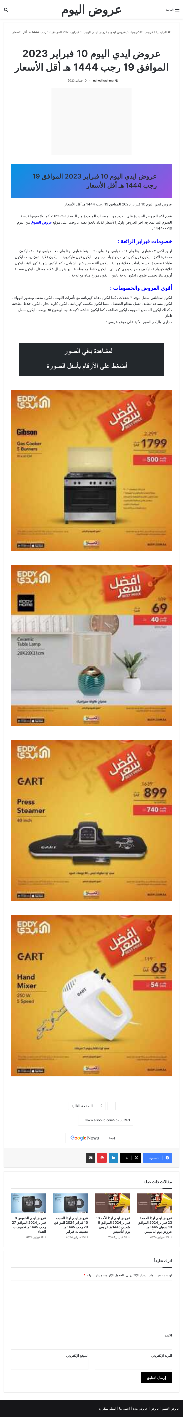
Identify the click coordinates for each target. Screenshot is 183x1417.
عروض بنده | (140, 1408)
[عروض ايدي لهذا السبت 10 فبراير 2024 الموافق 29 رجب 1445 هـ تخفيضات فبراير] (70, 1203)
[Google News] (85, 1138)
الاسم (168, 1335)
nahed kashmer (104, 80)
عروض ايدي (118, 32)
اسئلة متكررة (108, 1408)
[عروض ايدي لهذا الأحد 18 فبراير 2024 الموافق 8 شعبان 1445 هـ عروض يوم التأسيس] (112, 1203)
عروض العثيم (170, 1408)
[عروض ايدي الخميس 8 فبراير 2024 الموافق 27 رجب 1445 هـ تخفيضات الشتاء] (28, 1203)
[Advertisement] (91, 121)
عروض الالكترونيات (140, 32)
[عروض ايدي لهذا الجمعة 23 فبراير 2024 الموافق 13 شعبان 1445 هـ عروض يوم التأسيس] (154, 1203)
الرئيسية (162, 32)
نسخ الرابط (63, 1120)
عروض (113, 322)
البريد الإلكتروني (161, 1355)
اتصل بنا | (124, 1408)
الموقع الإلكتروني (77, 1355)
